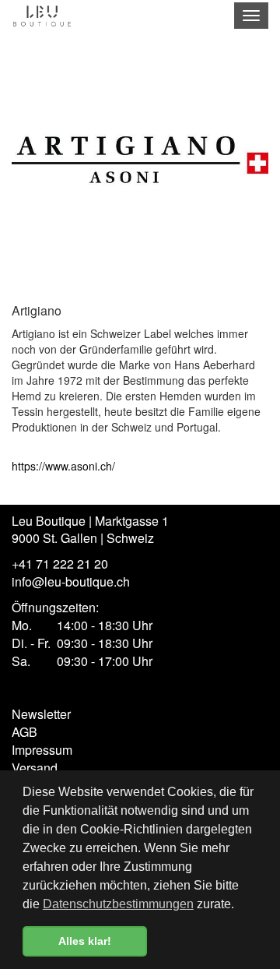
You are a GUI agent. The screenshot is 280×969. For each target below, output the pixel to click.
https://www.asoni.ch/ (63, 466)
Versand (35, 768)
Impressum (42, 750)
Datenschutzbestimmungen (118, 904)
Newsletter (41, 714)
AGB (24, 732)
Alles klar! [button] (84, 941)
